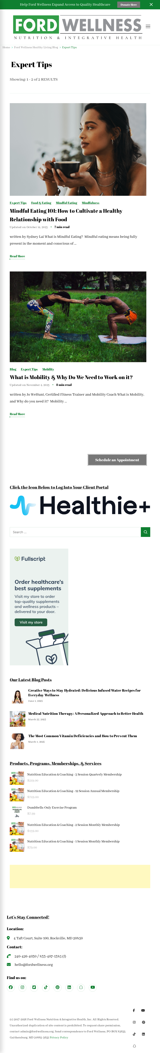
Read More (17, 256)
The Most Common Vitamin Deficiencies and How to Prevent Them (82, 735)
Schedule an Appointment (117, 459)
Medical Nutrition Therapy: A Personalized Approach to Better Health (85, 713)
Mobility (48, 369)
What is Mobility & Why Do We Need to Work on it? (71, 377)
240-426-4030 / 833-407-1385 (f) (40, 956)
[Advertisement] (80, 876)
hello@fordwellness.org (34, 965)
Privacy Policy (59, 1037)
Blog (13, 369)
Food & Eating (41, 203)
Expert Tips (18, 203)
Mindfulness (90, 203)
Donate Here (129, 4)
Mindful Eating (66, 203)
